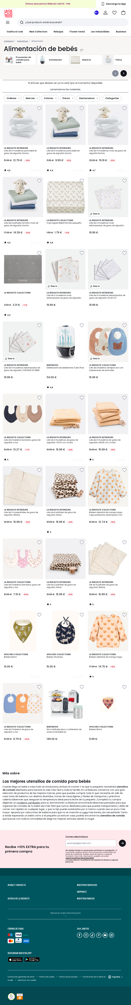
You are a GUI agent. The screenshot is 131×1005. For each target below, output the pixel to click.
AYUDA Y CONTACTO (17, 884)
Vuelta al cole (15, 31)
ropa (85, 812)
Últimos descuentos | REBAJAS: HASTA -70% (47, 3)
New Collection (38, 31)
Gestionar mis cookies (27, 980)
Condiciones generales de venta (21, 977)
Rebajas (58, 31)
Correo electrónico (77, 836)
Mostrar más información (65, 913)
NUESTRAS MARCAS (85, 898)
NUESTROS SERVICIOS (87, 884)
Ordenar (11, 98)
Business (121, 31)
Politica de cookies (46, 977)
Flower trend (77, 31)
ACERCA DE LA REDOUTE (19, 898)
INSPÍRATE (82, 891)
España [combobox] (116, 976)
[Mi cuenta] (105, 13)
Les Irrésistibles (100, 31)
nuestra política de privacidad (80, 858)
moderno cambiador (28, 802)
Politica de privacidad (68, 977)
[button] (123, 13)
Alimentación (37, 41)
